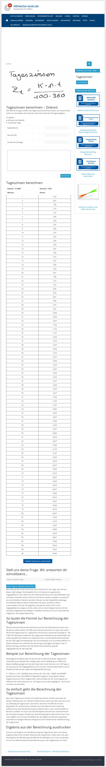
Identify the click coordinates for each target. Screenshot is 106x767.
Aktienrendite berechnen (88, 110)
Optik (85, 20)
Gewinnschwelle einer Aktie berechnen (88, 208)
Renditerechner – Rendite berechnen (54, 751)
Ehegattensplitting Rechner (88, 153)
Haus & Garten (52, 20)
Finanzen (29, 20)
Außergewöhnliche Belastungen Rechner (88, 131)
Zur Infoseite (82, 82)
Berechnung (30, 16)
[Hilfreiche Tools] (7, 20)
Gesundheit (39, 20)
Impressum (74, 760)
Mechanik (76, 20)
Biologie (59, 16)
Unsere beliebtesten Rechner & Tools (37, 25)
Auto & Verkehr (16, 16)
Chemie (67, 16)
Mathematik (65, 20)
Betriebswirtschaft (45, 16)
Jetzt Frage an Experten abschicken (20, 586)
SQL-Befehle (15, 25)
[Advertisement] (53, 42)
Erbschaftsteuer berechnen (88, 175)
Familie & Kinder (16, 20)
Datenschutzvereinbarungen (87, 760)
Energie (85, 16)
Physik (92, 20)
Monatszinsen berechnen (18, 751)
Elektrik (76, 16)
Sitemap (99, 760)
